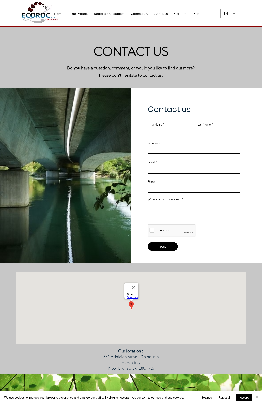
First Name (155, 124)
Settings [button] (206, 397)
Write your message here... (164, 199)
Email (151, 162)
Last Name (204, 124)
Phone (151, 181)
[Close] (257, 397)
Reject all (224, 397)
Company (154, 143)
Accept (244, 397)
